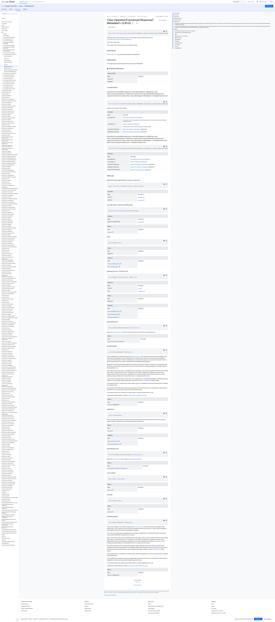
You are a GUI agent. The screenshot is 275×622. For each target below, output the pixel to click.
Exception (140, 170)
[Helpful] (165, 16)
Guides (11, 9)
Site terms (35, 619)
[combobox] (240, 1)
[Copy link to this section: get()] (111, 237)
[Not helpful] (167, 16)
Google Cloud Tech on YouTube (218, 613)
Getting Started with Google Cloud (155, 606)
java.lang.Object (111, 54)
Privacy (30, 619)
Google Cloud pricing (25, 606)
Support (86, 606)
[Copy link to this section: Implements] (117, 60)
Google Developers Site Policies (127, 592)
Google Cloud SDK (11, 6)
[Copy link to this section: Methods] (115, 176)
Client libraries (29, 6)
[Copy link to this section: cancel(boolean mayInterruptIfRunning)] (134, 205)
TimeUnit (140, 291)
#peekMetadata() (146, 380)
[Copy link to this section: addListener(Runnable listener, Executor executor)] (141, 180)
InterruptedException (113, 263)
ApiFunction (126, 129)
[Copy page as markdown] (137, 23)
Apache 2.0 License (108, 592)
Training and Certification (153, 613)
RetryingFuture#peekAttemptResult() (138, 565)
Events (213, 606)
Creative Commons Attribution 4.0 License (142, 591)
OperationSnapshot (137, 117)
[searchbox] (10, 14)
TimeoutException (112, 317)
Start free (269, 6)
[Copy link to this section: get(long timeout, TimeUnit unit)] (129, 271)
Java (20, 6)
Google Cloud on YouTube (217, 610)
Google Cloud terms (43, 619)
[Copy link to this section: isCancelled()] (116, 473)
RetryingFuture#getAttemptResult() (137, 395)
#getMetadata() (156, 549)
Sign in (271, 1)
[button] (9, 32)
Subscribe (258, 619)
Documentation (114, 16)
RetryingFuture (127, 117)
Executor (140, 200)
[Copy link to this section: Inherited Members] (125, 69)
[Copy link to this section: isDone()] (113, 495)
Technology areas (23, 1)
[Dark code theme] (164, 31)
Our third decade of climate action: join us (58, 619)
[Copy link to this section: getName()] (115, 409)
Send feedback (162, 20)
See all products (24, 603)
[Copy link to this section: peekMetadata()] (119, 517)
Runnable (140, 197)
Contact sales (24, 610)
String (109, 431)
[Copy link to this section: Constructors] (119, 87)
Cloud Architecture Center (154, 610)
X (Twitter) (213, 608)
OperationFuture (136, 356)
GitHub (149, 603)
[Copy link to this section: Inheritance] (117, 51)
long (139, 288)
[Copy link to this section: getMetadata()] (118, 346)
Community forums (89, 603)
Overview (4, 9)
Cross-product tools (37, 1)
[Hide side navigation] (17, 619)
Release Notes (88, 608)
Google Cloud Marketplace (27, 608)
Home (108, 16)
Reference (17, 9)
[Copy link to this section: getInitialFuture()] (119, 322)
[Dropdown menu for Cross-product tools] (44, 1)
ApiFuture (125, 124)
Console (252, 1)
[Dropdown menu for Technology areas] (29, 1)
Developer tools (123, 16)
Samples (25, 9)
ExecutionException (112, 266)
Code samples (151, 608)
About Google (24, 619)
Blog (212, 603)
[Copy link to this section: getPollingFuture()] (120, 449)
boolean (140, 222)
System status (88, 610)
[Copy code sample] (166, 31)
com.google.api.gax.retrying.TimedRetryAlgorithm (119, 39)
